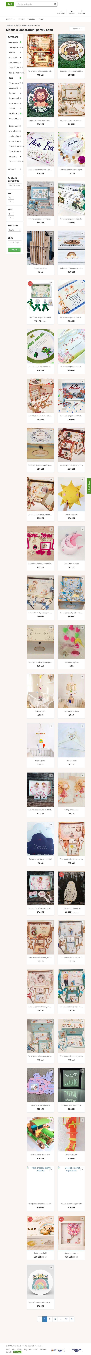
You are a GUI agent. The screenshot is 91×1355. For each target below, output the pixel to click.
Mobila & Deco (26, 25)
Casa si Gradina (16, 67)
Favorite (72, 13)
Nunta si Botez (15, 141)
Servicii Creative (16, 161)
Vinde (19, 1349)
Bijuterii (12, 52)
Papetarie (13, 156)
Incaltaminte (14, 103)
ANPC (8, 1349)
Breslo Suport (89, 485)
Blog (25, 1349)
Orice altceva (15, 118)
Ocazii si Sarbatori (16, 146)
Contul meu (61, 13)
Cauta (14, 250)
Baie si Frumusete (16, 73)
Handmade (9, 25)
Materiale (12, 169)
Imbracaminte (15, 62)
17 (66, 1319)
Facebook (34, 1349)
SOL (13, 1349)
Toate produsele (16, 47)
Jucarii (12, 108)
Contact (17, 1352)
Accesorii (13, 57)
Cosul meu (81, 13)
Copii (17, 25)
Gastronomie (14, 126)
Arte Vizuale (14, 131)
